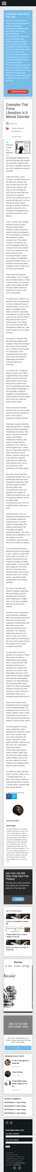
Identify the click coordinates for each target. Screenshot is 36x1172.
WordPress (17, 1165)
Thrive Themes (20, 1163)
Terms (19, 1157)
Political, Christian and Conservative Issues (17, 130)
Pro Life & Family (16, 137)
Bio (23, 1157)
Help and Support (11, 1155)
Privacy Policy (10, 1157)
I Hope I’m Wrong (17, 1072)
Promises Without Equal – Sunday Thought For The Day (19, 1083)
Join (18, 1048)
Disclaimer (9, 1153)
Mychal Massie (11, 826)
